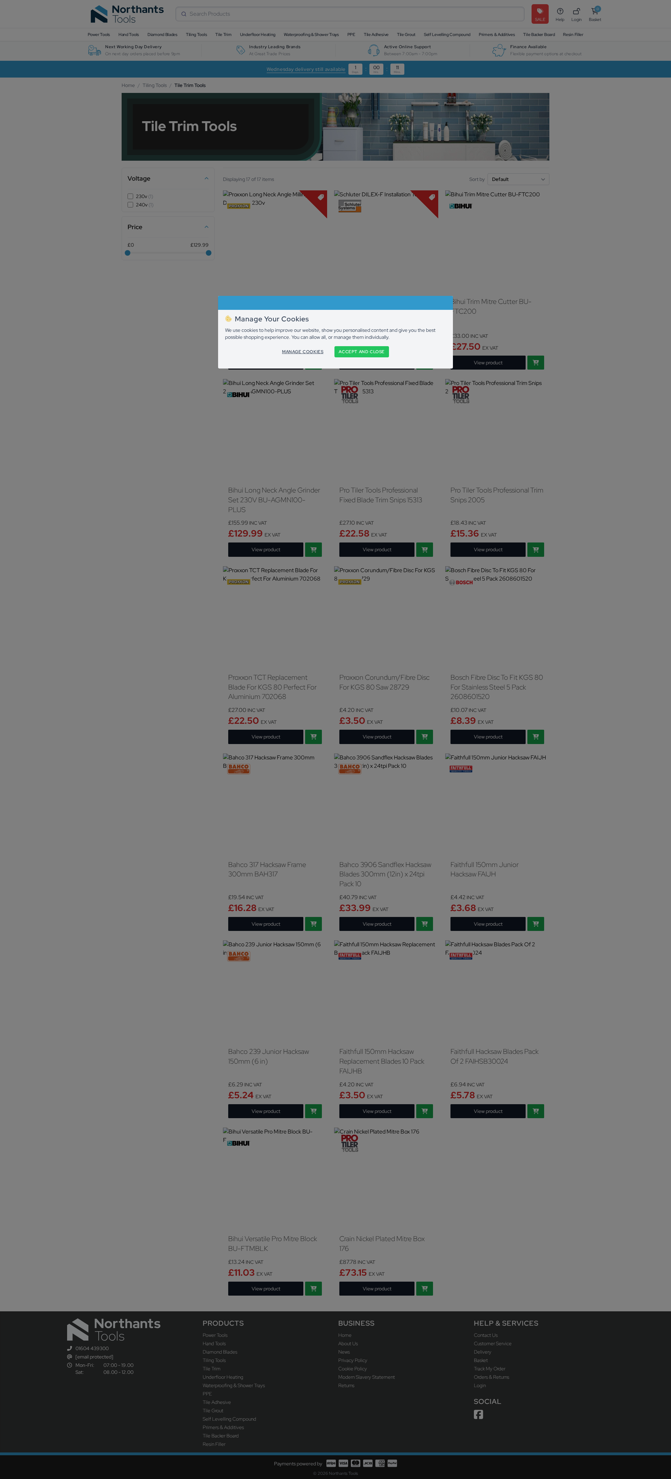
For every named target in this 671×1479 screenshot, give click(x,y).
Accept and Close (362, 352)
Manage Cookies (302, 352)
